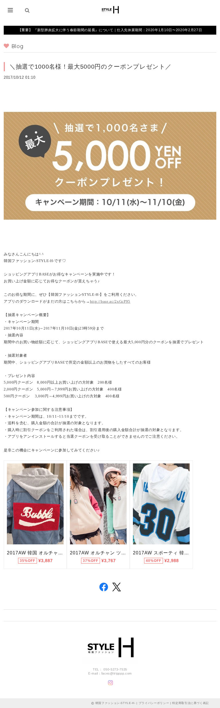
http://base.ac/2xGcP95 (110, 301)
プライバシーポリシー (154, 703)
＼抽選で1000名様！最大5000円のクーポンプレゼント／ (90, 66)
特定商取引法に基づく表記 (190, 703)
